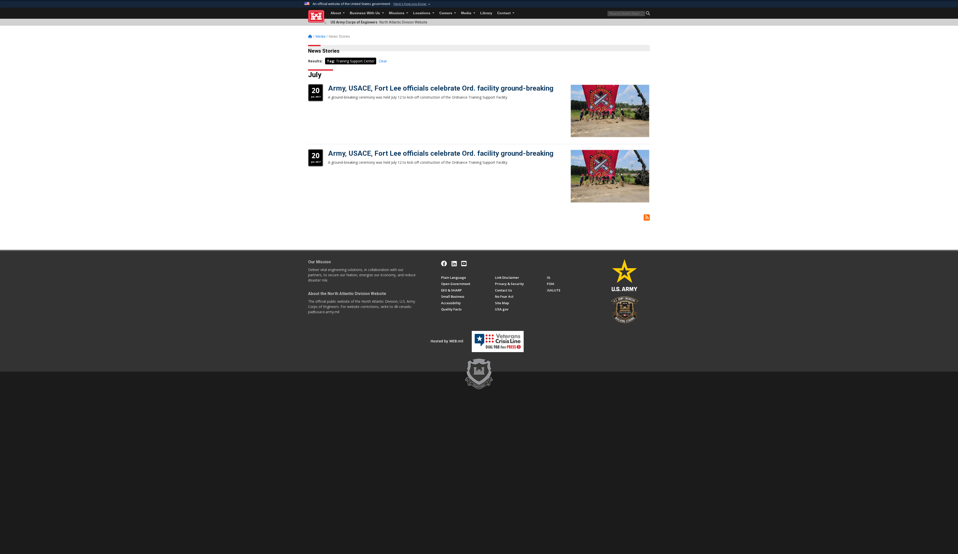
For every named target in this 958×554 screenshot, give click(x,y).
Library (486, 13)
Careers (446, 13)
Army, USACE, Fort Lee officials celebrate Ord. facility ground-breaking (440, 88)
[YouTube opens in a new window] (464, 263)
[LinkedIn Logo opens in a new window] (454, 263)
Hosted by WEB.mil (447, 341)
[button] (412, 3)
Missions (397, 13)
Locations (422, 13)
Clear (383, 61)
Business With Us (365, 13)
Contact (504, 13)
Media (466, 13)
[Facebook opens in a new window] (444, 263)
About (336, 13)
